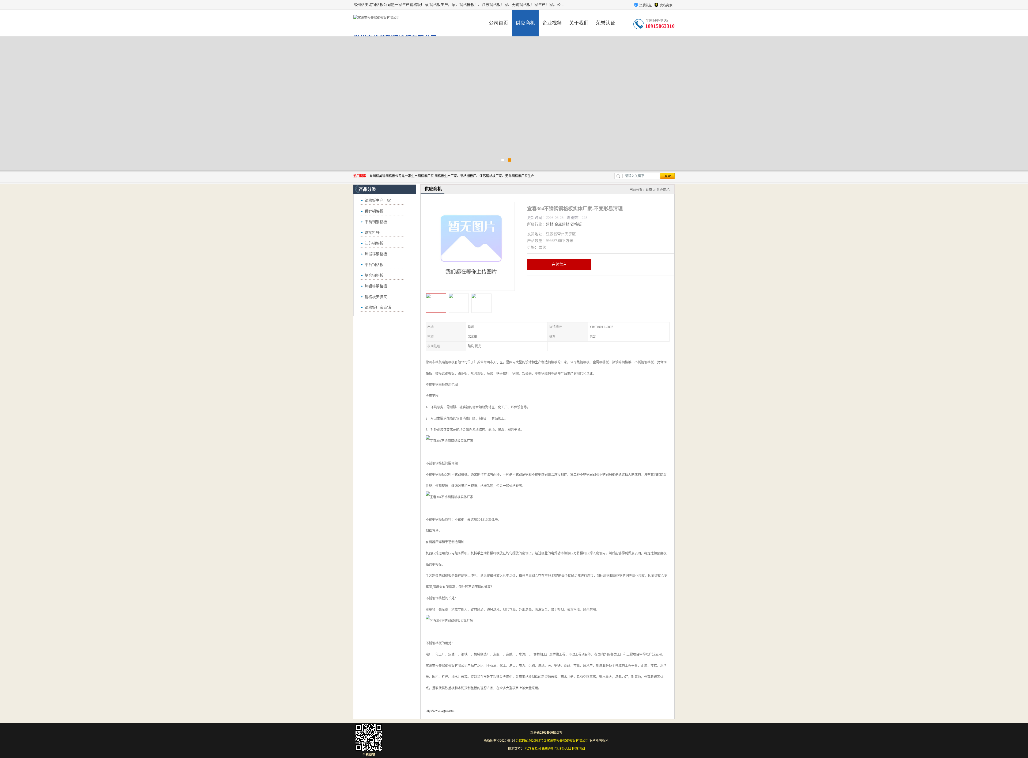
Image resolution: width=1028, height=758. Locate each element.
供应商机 (525, 23)
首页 (649, 190)
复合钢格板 (374, 275)
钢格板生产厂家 (378, 201)
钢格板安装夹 (376, 297)
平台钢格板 (374, 265)
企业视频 (552, 23)
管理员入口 (563, 749)
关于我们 (578, 23)
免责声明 (548, 749)
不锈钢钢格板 (376, 222)
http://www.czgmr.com (440, 711)
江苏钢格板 (374, 243)
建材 (549, 224)
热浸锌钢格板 (376, 254)
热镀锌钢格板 (376, 286)
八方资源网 (533, 749)
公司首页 (498, 23)
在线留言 (559, 264)
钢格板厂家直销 (378, 308)
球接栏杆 (372, 233)
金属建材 (561, 224)
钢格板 (576, 224)
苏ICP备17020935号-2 (531, 740)
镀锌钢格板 (374, 211)
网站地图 (578, 749)
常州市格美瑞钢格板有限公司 (567, 740)
